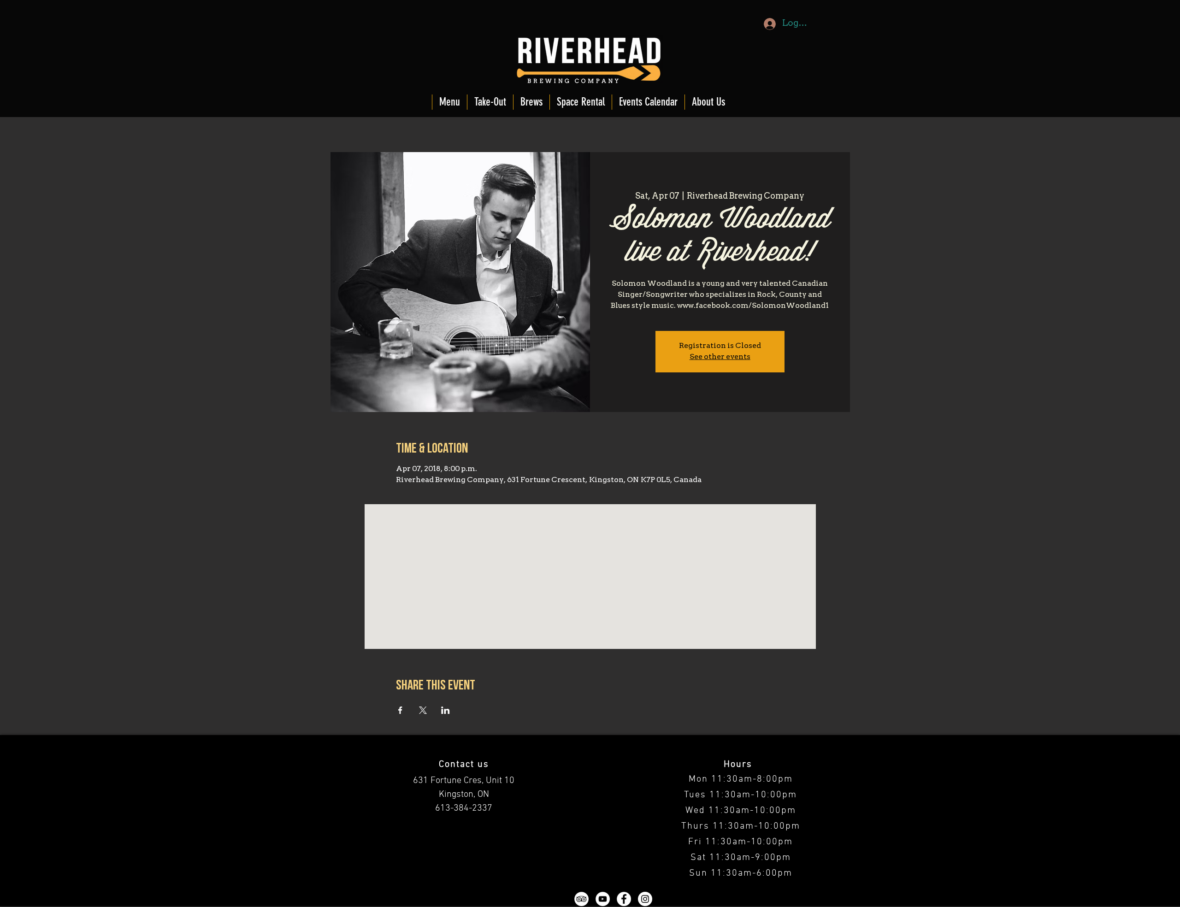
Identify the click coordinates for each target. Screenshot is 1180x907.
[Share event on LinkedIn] (445, 710)
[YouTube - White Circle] (603, 899)
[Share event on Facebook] (400, 710)
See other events (720, 357)
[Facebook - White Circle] (624, 899)
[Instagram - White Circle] (645, 899)
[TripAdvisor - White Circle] (581, 899)
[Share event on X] (423, 710)
